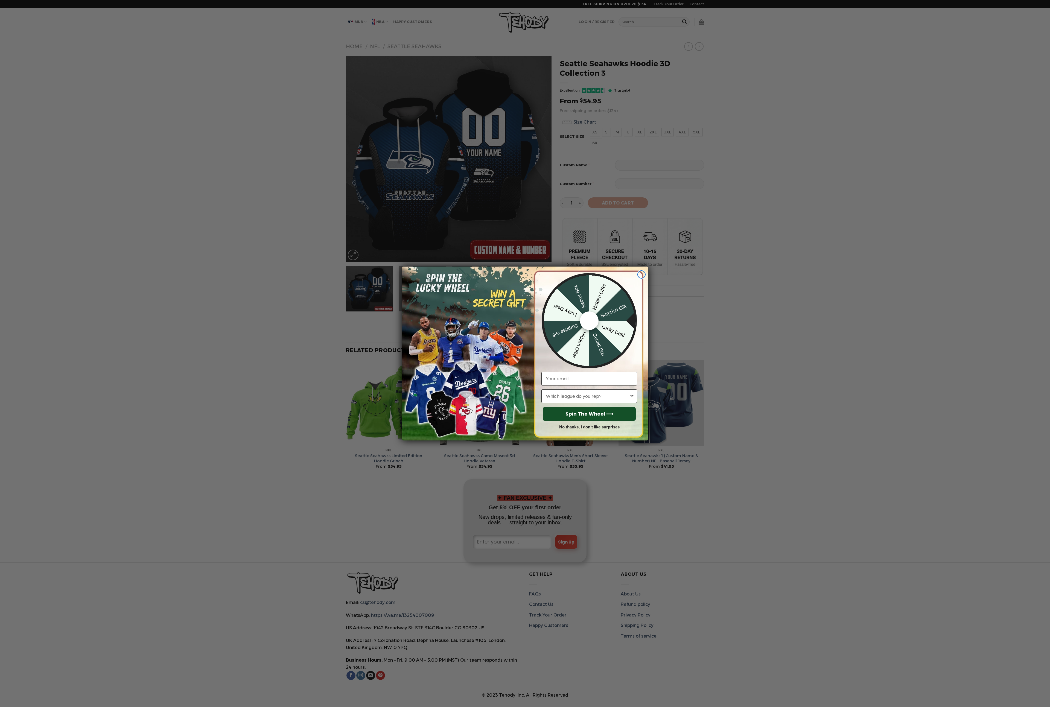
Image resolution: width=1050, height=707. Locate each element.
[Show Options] (632, 396)
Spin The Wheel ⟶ (589, 413)
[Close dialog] (641, 274)
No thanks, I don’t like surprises (589, 427)
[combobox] (587, 396)
